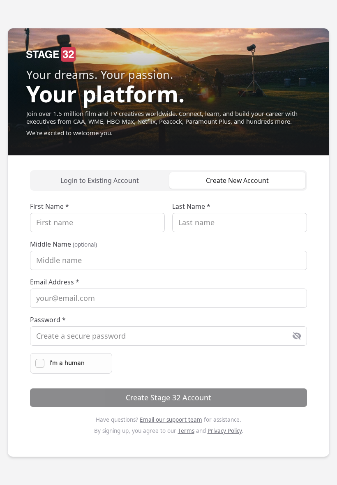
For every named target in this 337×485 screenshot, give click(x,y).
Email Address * (54, 281)
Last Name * (191, 206)
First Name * (49, 206)
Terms (186, 430)
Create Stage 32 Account (168, 397)
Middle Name (63, 244)
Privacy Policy (225, 430)
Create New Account (237, 180)
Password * (48, 319)
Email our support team (171, 419)
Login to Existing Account (99, 180)
